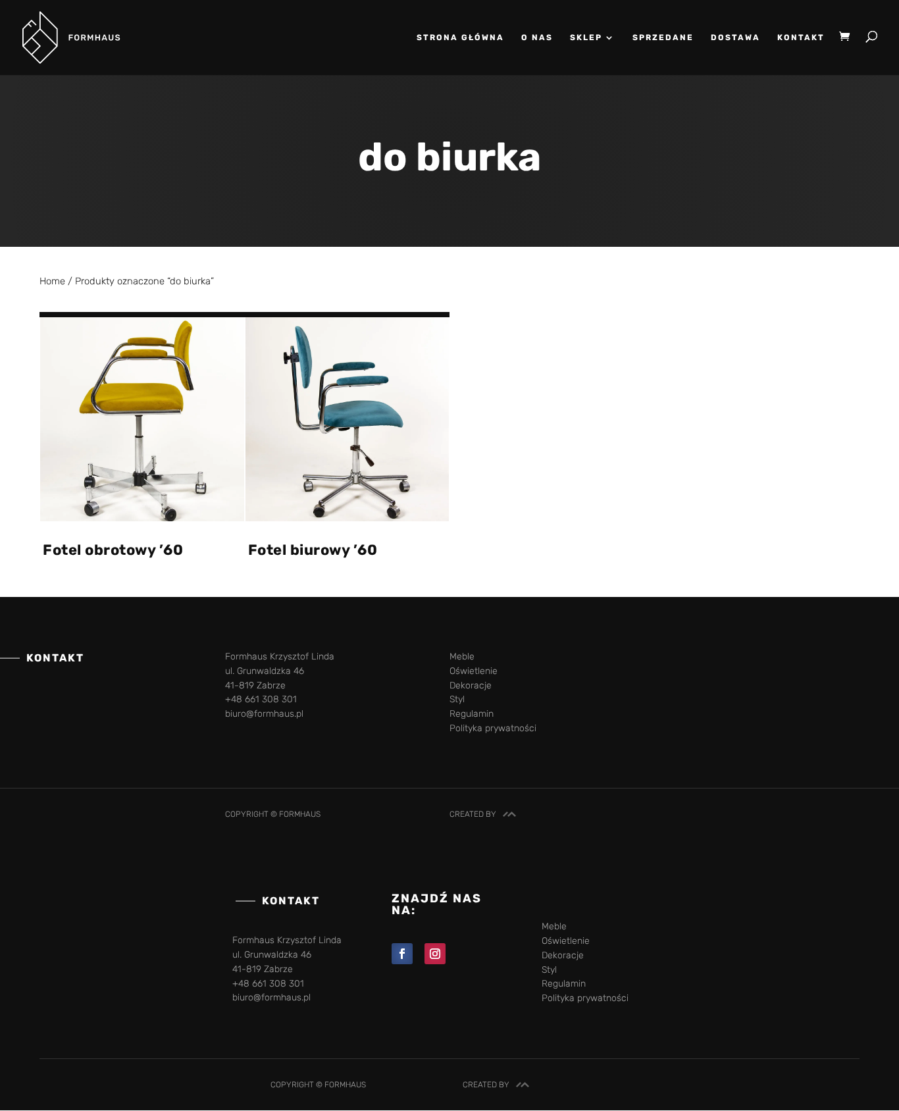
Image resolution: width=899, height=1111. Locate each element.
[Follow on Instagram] (435, 953)
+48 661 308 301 (261, 699)
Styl (457, 699)
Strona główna (460, 37)
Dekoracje (471, 685)
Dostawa (735, 37)
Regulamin (472, 713)
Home (52, 281)
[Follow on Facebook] (402, 953)
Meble (462, 656)
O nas (537, 37)
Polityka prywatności (493, 728)
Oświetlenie (474, 671)
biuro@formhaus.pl (264, 713)
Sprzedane (663, 37)
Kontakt (801, 37)
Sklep (586, 37)
